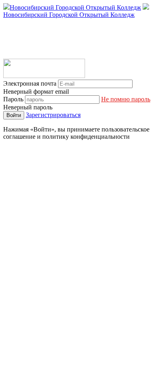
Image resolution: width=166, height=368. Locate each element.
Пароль (13, 99)
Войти (13, 115)
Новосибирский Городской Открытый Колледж (75, 7)
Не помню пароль (125, 99)
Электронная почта (29, 83)
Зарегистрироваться (53, 114)
